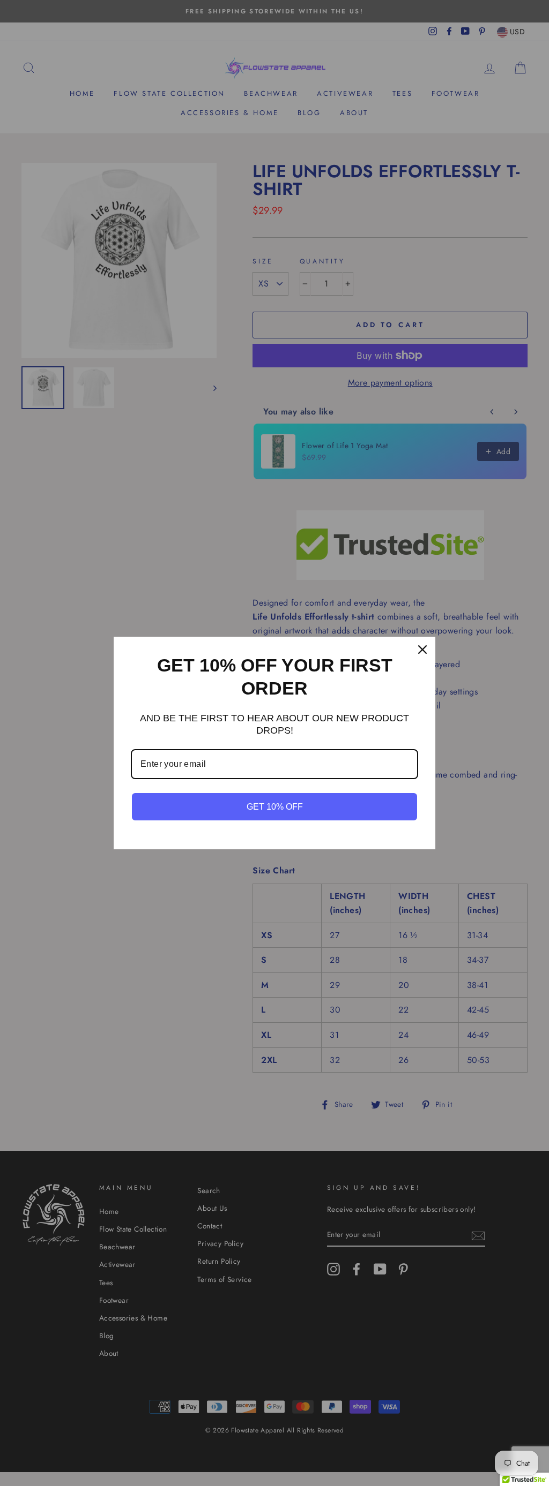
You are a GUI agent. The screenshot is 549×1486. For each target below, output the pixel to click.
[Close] (422, 649)
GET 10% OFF (275, 806)
